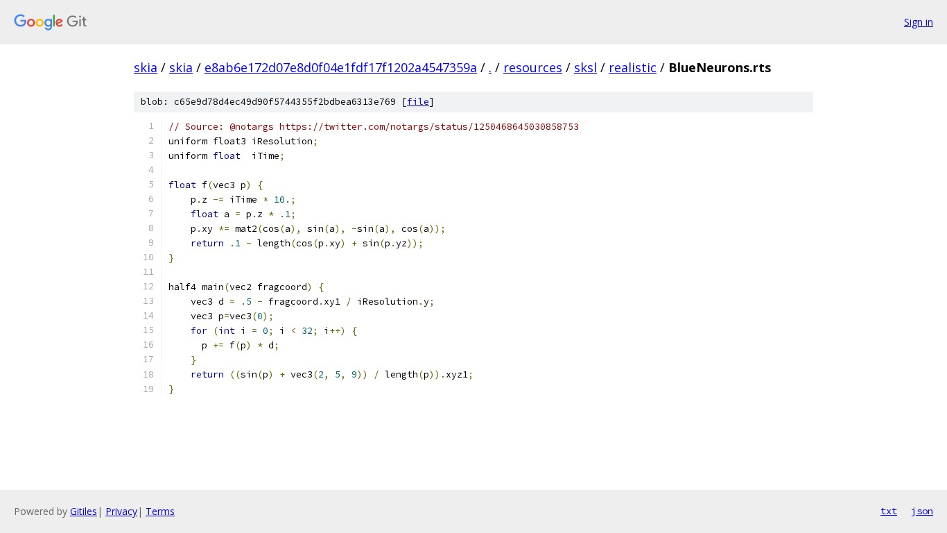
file (418, 102)
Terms (160, 511)
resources (532, 67)
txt (888, 511)
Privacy (121, 511)
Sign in (918, 21)
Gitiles (83, 511)
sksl (585, 67)
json (922, 511)
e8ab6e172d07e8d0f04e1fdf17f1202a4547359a (341, 67)
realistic (633, 67)
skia (145, 67)
